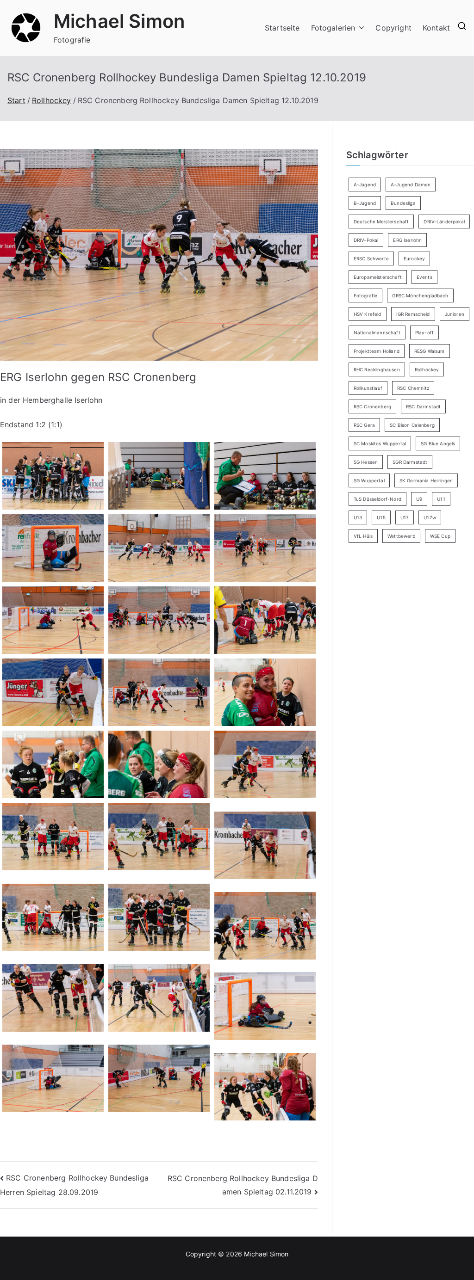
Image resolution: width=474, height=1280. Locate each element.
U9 (419, 499)
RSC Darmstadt (423, 406)
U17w (430, 517)
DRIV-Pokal (366, 240)
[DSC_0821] (53, 764)
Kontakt (436, 27)
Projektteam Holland (376, 351)
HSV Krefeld (367, 314)
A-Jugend (365, 184)
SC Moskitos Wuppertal (380, 443)
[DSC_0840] (265, 926)
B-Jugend (365, 203)
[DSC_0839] (159, 917)
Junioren (454, 314)
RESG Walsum (429, 351)
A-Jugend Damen (410, 184)
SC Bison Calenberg (412, 425)
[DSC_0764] (53, 548)
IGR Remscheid (413, 314)
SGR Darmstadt (410, 462)
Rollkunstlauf (368, 388)
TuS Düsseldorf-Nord (377, 499)
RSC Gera (364, 425)
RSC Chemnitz (413, 388)
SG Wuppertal (369, 480)
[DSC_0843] (53, 998)
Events (424, 277)
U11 (441, 499)
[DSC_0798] (53, 620)
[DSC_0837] (53, 917)
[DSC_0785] (265, 548)
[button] (359, 28)
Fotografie (366, 295)
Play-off (424, 332)
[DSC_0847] (265, 1006)
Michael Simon (119, 21)
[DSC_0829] (265, 845)
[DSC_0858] (265, 1086)
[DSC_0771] (159, 476)
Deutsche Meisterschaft (381, 221)
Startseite (282, 27)
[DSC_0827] (53, 836)
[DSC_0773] (265, 476)
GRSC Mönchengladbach (420, 295)
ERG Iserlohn (407, 240)
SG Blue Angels (438, 443)
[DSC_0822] (159, 764)
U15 (381, 517)
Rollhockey (427, 369)
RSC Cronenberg (372, 406)
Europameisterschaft (378, 277)
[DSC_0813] (53, 692)
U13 (358, 517)
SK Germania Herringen (426, 480)
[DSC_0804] (265, 620)
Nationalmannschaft (377, 332)
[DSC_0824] (265, 764)
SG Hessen (366, 462)
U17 (404, 517)
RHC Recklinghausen (377, 369)
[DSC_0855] (159, 1078)
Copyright (393, 27)
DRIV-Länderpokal (444, 221)
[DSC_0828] (159, 836)
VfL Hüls (363, 536)
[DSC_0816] (159, 692)
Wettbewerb (401, 536)
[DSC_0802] (159, 620)
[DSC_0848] (53, 1078)
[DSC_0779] (53, 476)
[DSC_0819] (265, 692)
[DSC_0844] (159, 998)
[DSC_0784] (159, 548)
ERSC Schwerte (371, 258)
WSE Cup (440, 536)
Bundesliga (403, 203)
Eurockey (414, 258)
